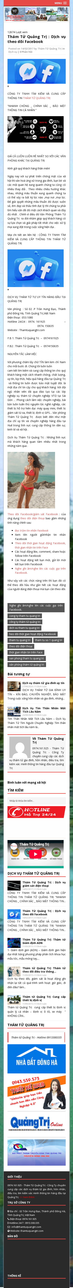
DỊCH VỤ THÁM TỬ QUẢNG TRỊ (33, 873)
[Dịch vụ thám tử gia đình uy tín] (14, 689)
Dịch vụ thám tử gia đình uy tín (43, 683)
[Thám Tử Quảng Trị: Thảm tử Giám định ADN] (14, 945)
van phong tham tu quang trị (26, 658)
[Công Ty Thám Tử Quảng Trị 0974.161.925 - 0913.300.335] (37, 19)
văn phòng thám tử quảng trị (26, 664)
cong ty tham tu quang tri (24, 616)
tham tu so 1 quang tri (48, 640)
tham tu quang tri (19, 640)
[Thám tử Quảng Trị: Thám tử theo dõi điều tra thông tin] (14, 974)
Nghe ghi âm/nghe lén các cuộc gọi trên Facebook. (36, 607)
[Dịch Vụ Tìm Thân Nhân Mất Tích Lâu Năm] (14, 714)
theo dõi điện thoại (33, 518)
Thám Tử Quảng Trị (50, 48)
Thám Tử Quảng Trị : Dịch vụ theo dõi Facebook (36, 39)
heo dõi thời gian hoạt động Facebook (32, 634)
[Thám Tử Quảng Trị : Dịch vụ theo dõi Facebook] (14, 917)
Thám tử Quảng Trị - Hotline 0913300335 (36, 1037)
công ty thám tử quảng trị (24, 622)
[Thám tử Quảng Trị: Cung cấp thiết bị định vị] (14, 1003)
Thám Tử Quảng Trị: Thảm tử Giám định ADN (44, 941)
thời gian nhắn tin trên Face (25, 652)
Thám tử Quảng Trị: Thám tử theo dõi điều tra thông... (44, 969)
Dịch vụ (12, 51)
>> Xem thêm (26, 1197)
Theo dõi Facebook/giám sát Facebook (33, 514)
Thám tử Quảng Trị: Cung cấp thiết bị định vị (44, 998)
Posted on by (23, 48)
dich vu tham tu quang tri (24, 628)
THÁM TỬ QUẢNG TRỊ (36, 98)
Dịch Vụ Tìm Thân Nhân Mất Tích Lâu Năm (44, 709)
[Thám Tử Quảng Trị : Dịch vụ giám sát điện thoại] (14, 888)
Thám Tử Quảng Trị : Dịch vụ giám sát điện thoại (44, 884)
